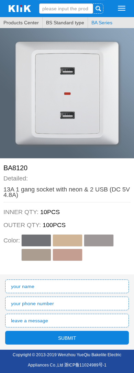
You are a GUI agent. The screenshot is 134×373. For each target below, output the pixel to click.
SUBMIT (67, 338)
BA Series (101, 22)
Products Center (21, 22)
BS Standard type (65, 22)
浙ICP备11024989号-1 (85, 365)
